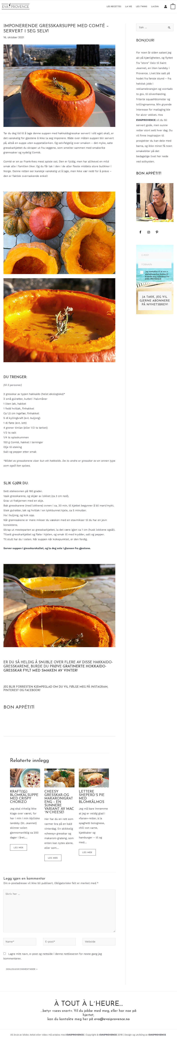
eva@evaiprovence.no (112, 1019)
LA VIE (128, 7)
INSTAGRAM (99, 687)
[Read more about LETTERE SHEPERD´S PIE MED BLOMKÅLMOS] (94, 777)
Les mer (18, 848)
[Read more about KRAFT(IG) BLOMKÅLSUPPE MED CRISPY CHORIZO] (25, 777)
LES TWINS (141, 7)
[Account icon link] (165, 6)
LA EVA (155, 7)
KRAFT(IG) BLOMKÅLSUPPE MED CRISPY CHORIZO (24, 797)
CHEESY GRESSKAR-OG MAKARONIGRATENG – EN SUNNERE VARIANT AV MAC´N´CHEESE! (59, 802)
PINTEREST (11, 690)
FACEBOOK (32, 690)
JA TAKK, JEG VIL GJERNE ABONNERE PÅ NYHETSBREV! (155, 301)
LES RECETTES (114, 7)
